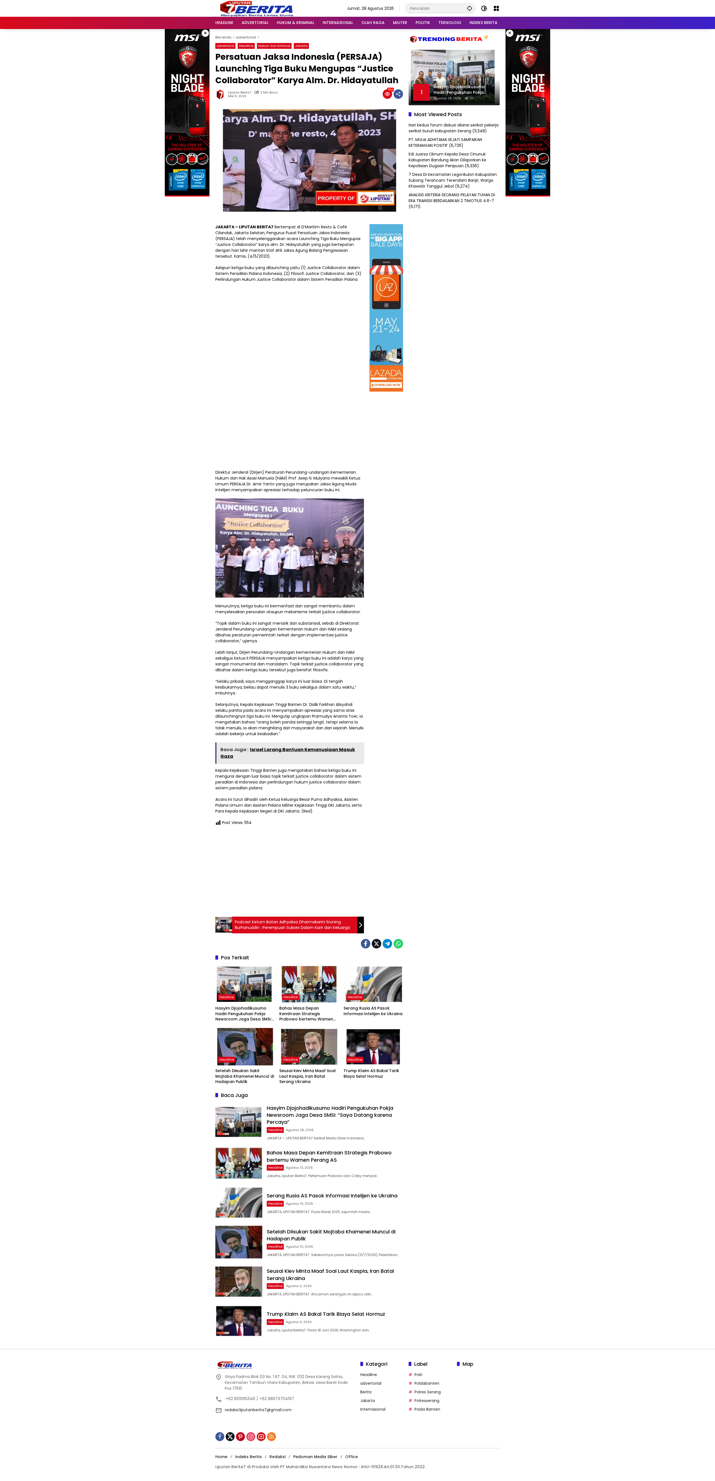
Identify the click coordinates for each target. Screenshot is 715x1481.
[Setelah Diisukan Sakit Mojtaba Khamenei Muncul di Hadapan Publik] (245, 1046)
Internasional (372, 1409)
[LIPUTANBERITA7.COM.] (255, 8)
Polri (418, 1374)
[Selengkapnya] (285, 1364)
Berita (365, 1392)
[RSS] (271, 1436)
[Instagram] (250, 1436)
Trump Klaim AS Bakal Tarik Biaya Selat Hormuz (371, 1073)
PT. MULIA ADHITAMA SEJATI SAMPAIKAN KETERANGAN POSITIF (445, 142)
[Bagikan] (398, 94)
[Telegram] (387, 943)
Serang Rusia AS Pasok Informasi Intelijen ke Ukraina (373, 1011)
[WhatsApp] (398, 943)
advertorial (225, 46)
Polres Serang (427, 1392)
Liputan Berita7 (239, 92)
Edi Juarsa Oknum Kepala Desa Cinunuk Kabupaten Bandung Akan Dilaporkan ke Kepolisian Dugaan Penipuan (447, 160)
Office (351, 1457)
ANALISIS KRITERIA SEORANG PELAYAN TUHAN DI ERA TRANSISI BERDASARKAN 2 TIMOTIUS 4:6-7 (452, 197)
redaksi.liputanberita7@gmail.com (258, 1410)
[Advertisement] (290, 870)
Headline (246, 46)
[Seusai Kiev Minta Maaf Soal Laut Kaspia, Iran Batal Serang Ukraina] (309, 1046)
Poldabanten (426, 1383)
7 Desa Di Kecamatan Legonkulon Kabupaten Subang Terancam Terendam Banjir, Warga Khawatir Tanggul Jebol (453, 180)
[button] (469, 8)
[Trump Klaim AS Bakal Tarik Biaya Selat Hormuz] (373, 1046)
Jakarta (301, 46)
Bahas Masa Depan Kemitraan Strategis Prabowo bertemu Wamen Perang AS (306, 1014)
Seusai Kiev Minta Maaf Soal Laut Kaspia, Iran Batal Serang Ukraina (307, 1076)
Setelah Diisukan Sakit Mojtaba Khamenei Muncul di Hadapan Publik (244, 1076)
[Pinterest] (240, 1436)
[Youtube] (261, 1436)
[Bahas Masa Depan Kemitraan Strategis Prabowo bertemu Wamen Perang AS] (309, 984)
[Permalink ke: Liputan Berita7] (221, 94)
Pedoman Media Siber (315, 1457)
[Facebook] (365, 943)
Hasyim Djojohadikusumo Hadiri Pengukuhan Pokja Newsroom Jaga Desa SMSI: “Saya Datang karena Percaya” (243, 1014)
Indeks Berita (248, 1457)
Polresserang (426, 1400)
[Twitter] (376, 943)
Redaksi (277, 1457)
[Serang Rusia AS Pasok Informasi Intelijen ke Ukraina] (373, 984)
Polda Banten (427, 1409)
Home (221, 1457)
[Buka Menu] (496, 8)
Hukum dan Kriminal (274, 46)
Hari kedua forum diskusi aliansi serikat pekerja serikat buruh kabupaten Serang (454, 128)
